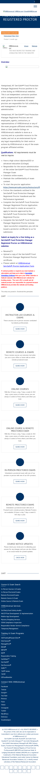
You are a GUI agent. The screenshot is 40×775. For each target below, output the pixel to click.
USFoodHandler (6, 677)
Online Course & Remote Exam (12, 601)
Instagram (4, 708)
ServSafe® (5, 662)
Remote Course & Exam (9, 598)
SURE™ (3, 668)
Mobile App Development (10, 616)
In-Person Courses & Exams (11, 589)
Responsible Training (8, 656)
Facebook (4, 686)
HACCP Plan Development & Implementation (17, 613)
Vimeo (3, 705)
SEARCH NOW (20, 329)
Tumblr (3, 711)
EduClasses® (5, 641)
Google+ (4, 693)
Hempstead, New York (11, 36)
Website (34, 46)
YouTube (4, 696)
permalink (29, 292)
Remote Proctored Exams (10, 595)
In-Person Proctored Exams (10, 592)
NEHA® (3, 647)
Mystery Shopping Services (10, 619)
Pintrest (4, 699)
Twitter (3, 690)
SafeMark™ (5, 659)
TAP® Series (5, 671)
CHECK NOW (20, 558)
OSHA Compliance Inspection (11, 622)
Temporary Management (9, 629)
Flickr (3, 702)
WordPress (4, 714)
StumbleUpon (6, 720)
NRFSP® (4, 650)
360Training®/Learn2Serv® (10, 638)
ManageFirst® (6, 644)
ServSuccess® (6, 665)
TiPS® (3, 674)
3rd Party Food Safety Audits (11, 610)
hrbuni (26, 46)
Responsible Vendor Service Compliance (15, 626)
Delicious (4, 717)
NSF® (3, 653)
